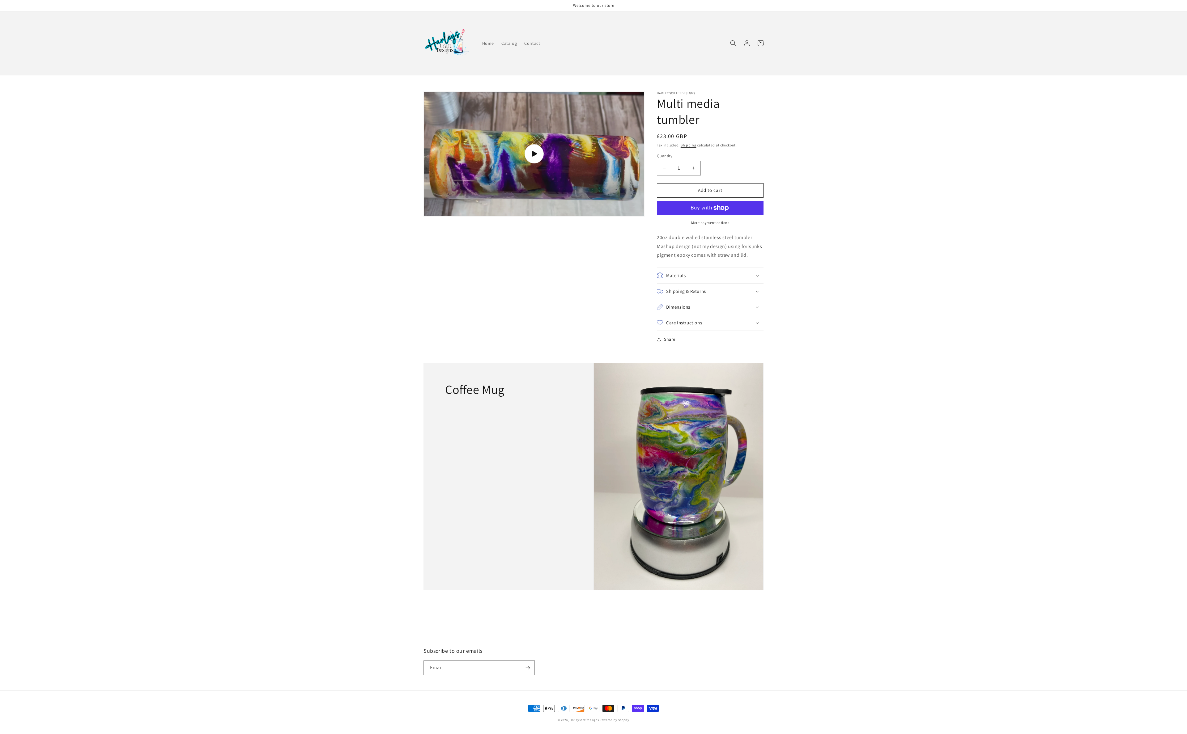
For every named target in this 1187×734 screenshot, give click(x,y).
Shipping (688, 145)
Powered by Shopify (614, 720)
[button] (733, 43)
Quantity (664, 155)
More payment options (710, 222)
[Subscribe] (527, 667)
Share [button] (669, 339)
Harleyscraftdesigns (584, 720)
